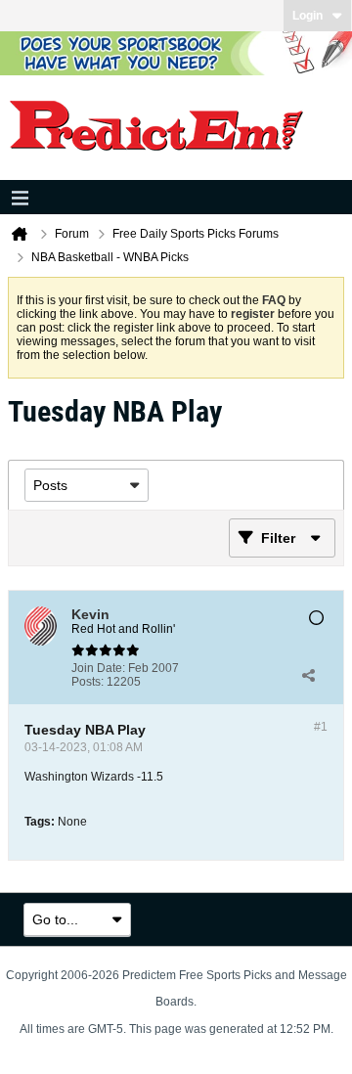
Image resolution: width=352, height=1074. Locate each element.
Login (307, 15)
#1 (321, 727)
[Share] (308, 675)
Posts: (87, 682)
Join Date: (98, 668)
